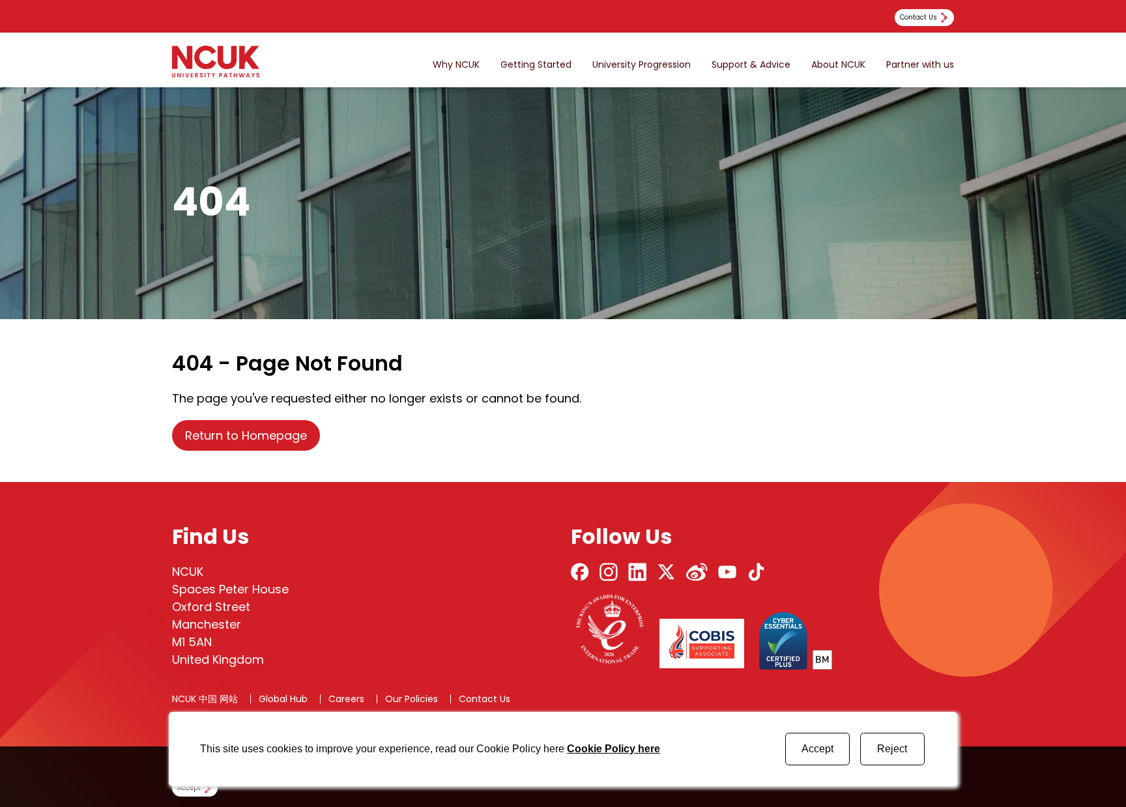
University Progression (641, 65)
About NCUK (838, 65)
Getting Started (535, 65)
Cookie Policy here (613, 748)
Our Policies (411, 698)
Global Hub (283, 698)
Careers (346, 698)
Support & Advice (751, 65)
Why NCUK (456, 65)
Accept (817, 748)
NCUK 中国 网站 (205, 698)
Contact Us (484, 698)
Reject (892, 748)
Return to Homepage (246, 435)
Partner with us (920, 65)
